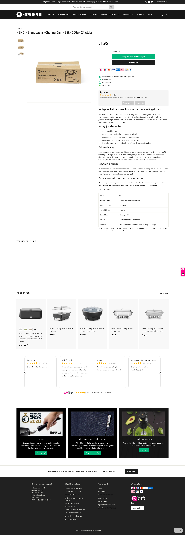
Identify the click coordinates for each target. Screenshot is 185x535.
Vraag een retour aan (105, 495)
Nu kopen (133, 62)
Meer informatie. (142, 97)
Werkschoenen (79, 15)
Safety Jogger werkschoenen (75, 509)
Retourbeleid (102, 498)
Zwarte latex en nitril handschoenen (72, 505)
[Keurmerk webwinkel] (138, 499)
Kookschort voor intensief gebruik (74, 499)
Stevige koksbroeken (72, 495)
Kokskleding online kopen (74, 488)
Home (18, 28)
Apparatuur (128, 15)
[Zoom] (59, 70)
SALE (150, 15)
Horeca (140, 15)
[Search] (111, 7)
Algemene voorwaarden (106, 505)
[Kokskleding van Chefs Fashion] (92, 424)
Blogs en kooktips (71, 519)
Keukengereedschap (110, 15)
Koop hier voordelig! (92, 453)
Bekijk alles (164, 293)
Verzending (102, 492)
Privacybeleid (102, 501)
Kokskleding (63, 15)
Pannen (93, 15)
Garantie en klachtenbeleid (107, 508)
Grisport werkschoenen (73, 513)
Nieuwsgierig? (41, 453)
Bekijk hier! (144, 450)
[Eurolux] (41, 424)
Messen (51, 15)
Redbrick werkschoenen (73, 516)
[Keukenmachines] (143, 424)
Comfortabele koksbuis (73, 492)
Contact (100, 488)
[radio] (21, 329)
